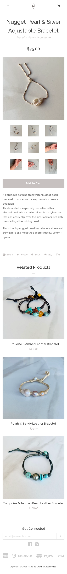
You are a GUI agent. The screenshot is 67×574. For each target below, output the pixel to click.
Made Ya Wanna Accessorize (34, 37)
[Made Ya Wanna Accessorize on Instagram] (37, 545)
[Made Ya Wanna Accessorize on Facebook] (30, 545)
